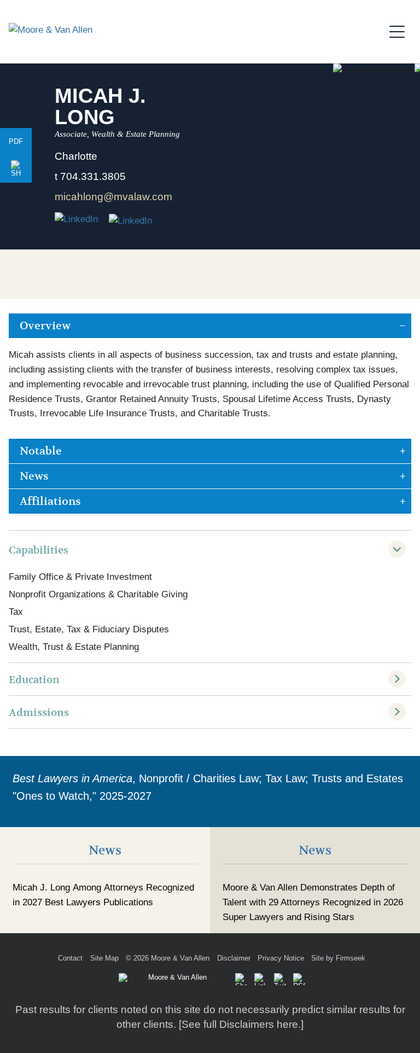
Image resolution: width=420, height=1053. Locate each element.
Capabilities (38, 550)
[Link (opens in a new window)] (130, 220)
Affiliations (50, 501)
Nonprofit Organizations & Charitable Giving (98, 594)
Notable (41, 451)
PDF (16, 141)
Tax (16, 612)
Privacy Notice (281, 958)
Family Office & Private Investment (80, 577)
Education (34, 680)
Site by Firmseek (338, 958)
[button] (16, 169)
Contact (70, 958)
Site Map (104, 958)
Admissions (39, 712)
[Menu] (400, 30)
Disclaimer (233, 958)
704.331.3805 (93, 176)
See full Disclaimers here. (241, 1024)
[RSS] (299, 979)
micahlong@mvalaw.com (113, 196)
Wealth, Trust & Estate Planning (74, 647)
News (34, 476)
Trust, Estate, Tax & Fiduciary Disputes (89, 629)
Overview (45, 326)
